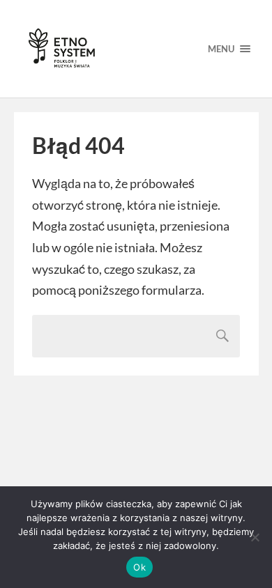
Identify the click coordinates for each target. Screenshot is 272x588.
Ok (139, 567)
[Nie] (255, 537)
